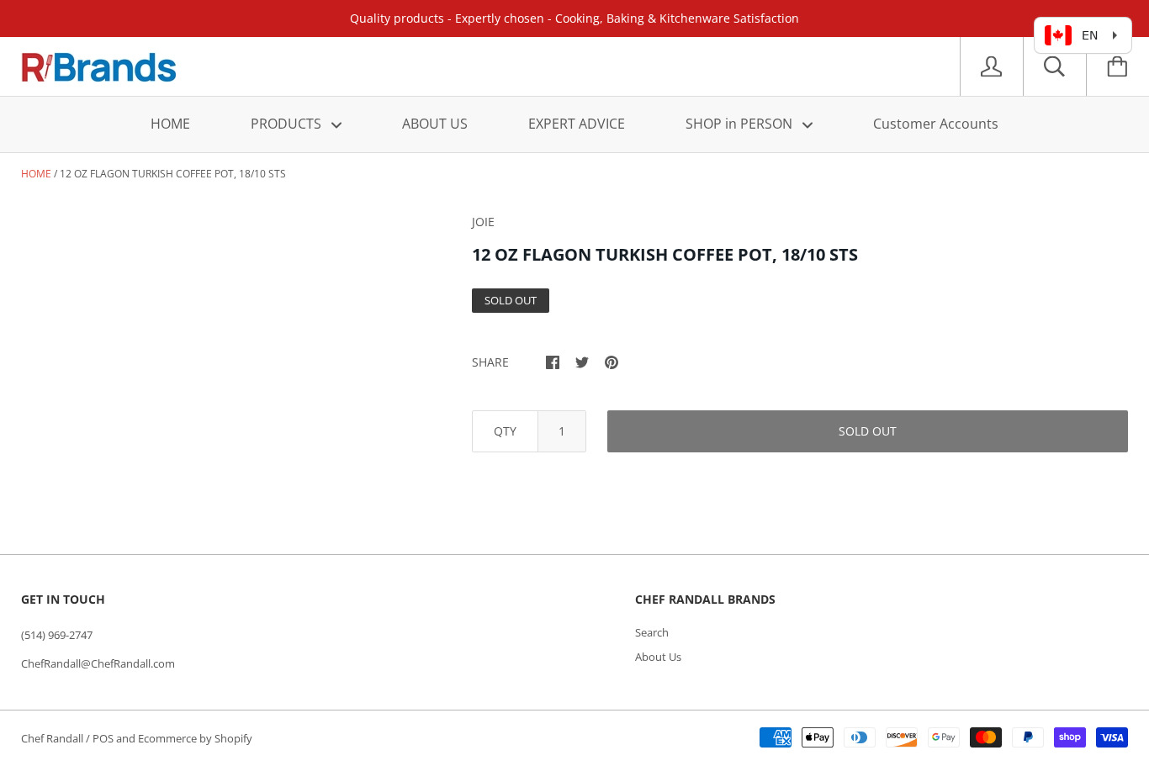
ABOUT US (435, 123)
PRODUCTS (288, 123)
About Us (658, 656)
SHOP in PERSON (741, 123)
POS (103, 738)
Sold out (868, 431)
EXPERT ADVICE (576, 123)
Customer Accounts (935, 123)
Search (652, 632)
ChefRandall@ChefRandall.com (98, 663)
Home (36, 173)
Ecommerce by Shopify (195, 738)
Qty (505, 431)
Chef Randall (53, 738)
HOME (170, 123)
